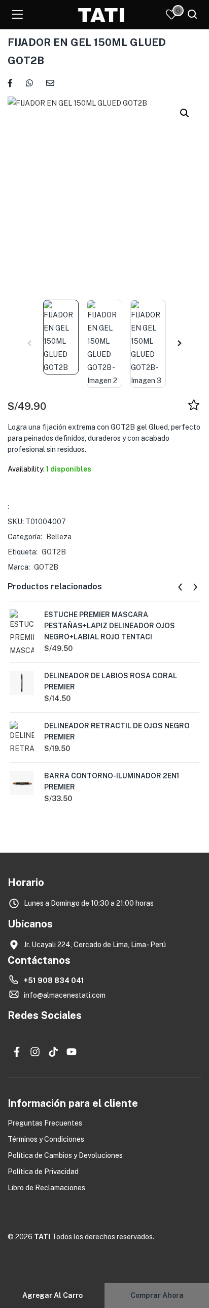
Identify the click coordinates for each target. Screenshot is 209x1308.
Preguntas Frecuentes (45, 1123)
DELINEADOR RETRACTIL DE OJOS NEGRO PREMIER (117, 731)
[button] (185, 113)
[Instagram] (35, 1052)
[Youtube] (71, 1052)
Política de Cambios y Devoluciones (65, 1155)
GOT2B (54, 552)
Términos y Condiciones (46, 1139)
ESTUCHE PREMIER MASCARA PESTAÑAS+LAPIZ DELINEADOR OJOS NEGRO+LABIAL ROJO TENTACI (109, 626)
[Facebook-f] (17, 1052)
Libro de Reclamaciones (46, 1188)
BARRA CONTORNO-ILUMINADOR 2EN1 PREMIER (111, 781)
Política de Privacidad (43, 1171)
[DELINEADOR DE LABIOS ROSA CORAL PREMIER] (22, 682)
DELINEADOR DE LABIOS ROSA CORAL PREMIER (110, 681)
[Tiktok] (53, 1052)
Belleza (59, 537)
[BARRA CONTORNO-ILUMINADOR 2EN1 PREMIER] (22, 782)
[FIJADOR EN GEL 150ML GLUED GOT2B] (10, 82)
